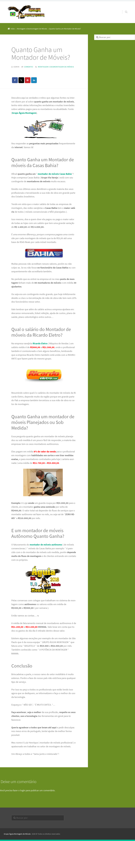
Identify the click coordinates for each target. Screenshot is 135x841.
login (22, 790)
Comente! (28, 67)
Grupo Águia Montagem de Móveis (17, 834)
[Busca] (123, 9)
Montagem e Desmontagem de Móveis (56, 67)
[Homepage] (26, 12)
